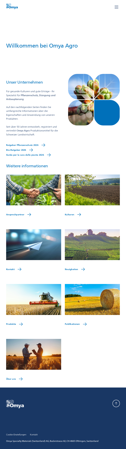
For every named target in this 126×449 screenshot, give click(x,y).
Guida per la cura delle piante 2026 (25, 155)
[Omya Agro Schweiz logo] (12, 7)
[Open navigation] (116, 7)
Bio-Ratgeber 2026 (16, 150)
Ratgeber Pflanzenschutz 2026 (22, 146)
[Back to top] (116, 403)
